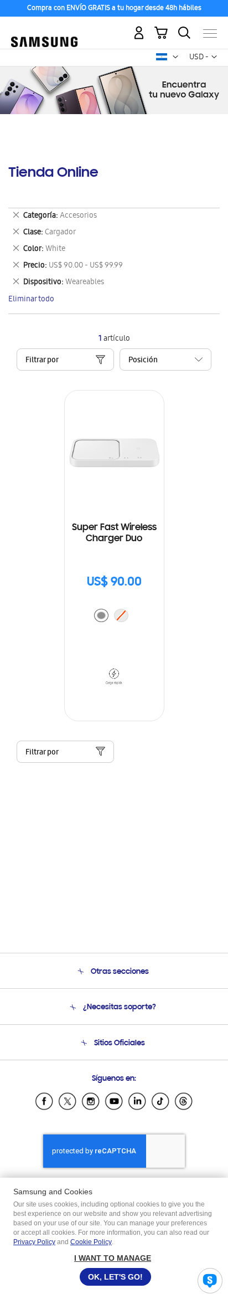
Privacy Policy (34, 1242)
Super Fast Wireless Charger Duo (114, 533)
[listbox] (114, 617)
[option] (101, 615)
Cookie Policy (91, 1242)
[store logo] (44, 29)
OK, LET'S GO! (115, 1276)
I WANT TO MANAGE (112, 1258)
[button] (175, 57)
